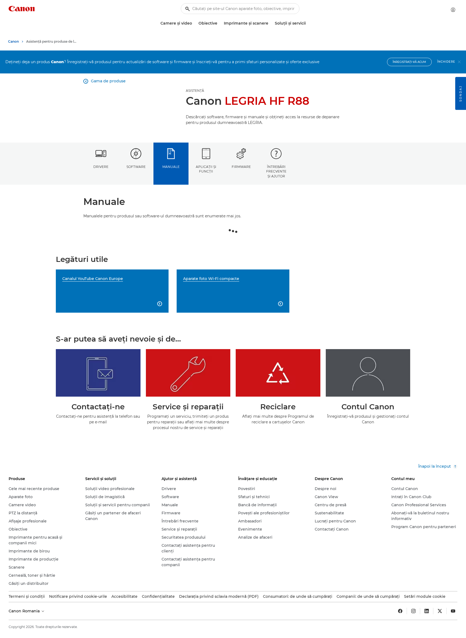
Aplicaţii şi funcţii (206, 169)
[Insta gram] (413, 611)
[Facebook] (400, 611)
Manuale (171, 167)
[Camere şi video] (194, 23)
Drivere (100, 167)
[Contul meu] (453, 9)
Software (136, 167)
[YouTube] (453, 611)
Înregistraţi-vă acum (409, 62)
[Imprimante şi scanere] (270, 23)
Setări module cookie (425, 596)
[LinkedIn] (426, 611)
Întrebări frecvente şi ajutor (276, 171)
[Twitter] (440, 611)
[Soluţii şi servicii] (308, 23)
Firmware (241, 167)
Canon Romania (25, 611)
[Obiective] (219, 23)
